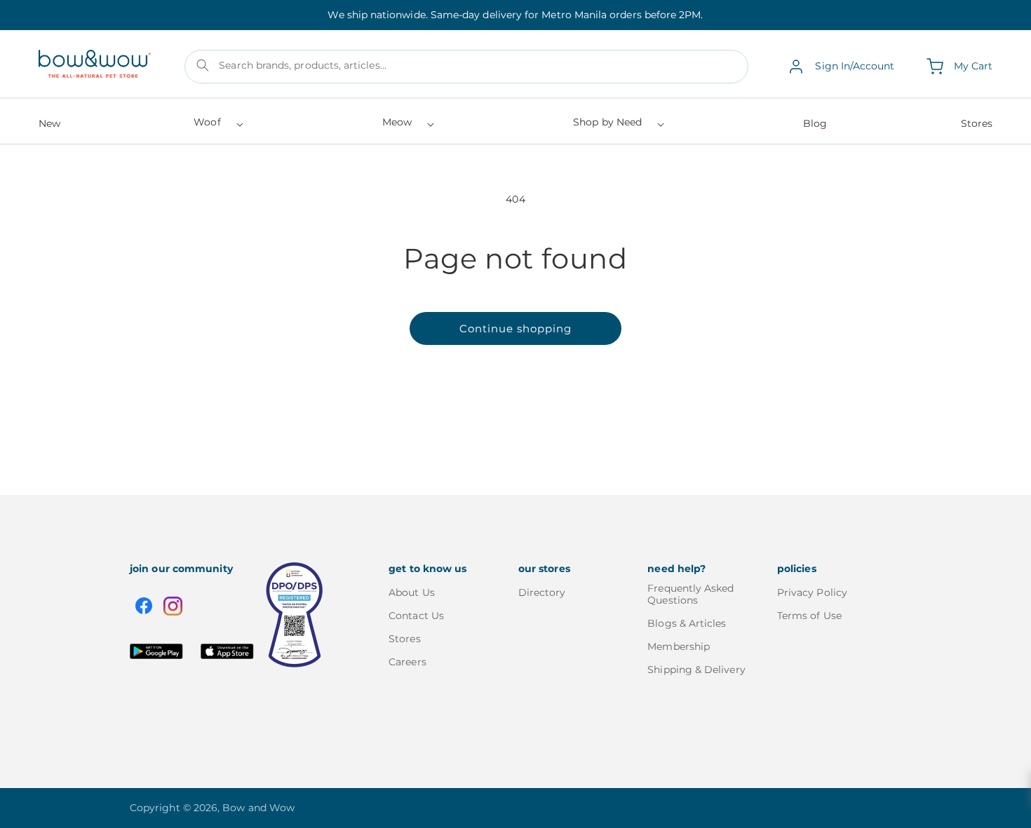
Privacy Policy (812, 593)
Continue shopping (515, 328)
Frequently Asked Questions (690, 594)
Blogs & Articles (686, 623)
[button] (217, 126)
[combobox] (466, 66)
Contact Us (416, 615)
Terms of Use (809, 615)
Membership (678, 646)
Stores (404, 638)
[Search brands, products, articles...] (202, 65)
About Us (412, 593)
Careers (407, 662)
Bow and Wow (258, 807)
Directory (542, 593)
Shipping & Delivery (696, 669)
